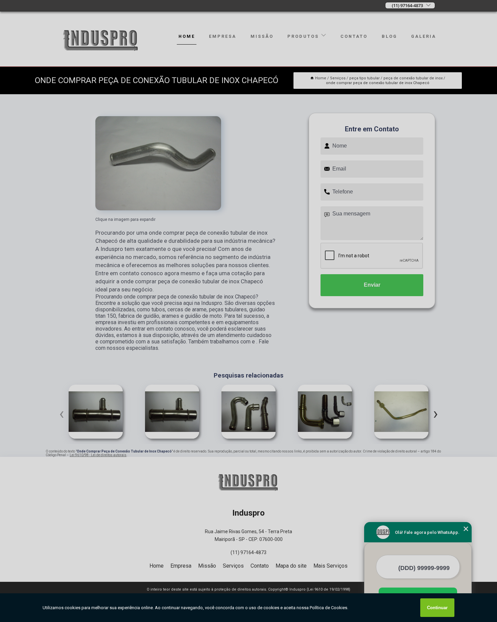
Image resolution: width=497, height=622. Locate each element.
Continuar (437, 607)
